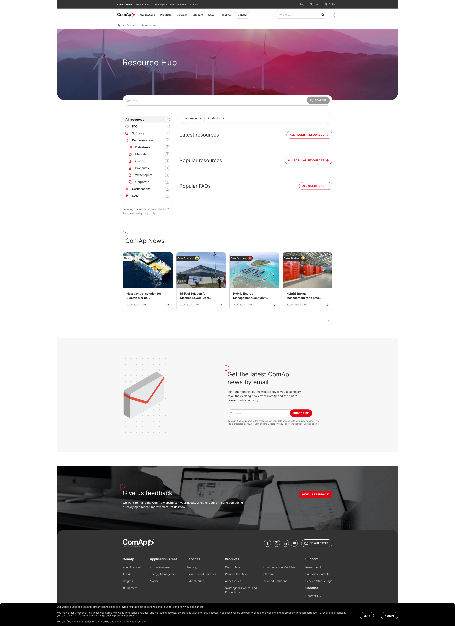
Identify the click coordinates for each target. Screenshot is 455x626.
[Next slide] (328, 320)
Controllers (232, 567)
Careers (194, 4)
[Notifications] (334, 14)
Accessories (233, 581)
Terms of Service (303, 423)
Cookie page (108, 621)
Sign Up (314, 4)
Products (166, 14)
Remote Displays (236, 574)
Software (268, 574)
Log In (303, 4)
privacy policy (306, 421)
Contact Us (313, 596)
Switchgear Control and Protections (241, 590)
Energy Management (164, 574)
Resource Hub (148, 25)
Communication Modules (278, 567)
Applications (147, 14)
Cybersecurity (195, 581)
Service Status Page (318, 581)
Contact (242, 14)
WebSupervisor (143, 4)
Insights (226, 14)
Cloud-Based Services (201, 574)
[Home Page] (118, 25)
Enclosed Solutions (274, 581)
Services (182, 14)
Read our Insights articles (140, 213)
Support (198, 14)
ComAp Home (124, 4)
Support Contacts (317, 574)
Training (191, 567)
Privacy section (136, 621)
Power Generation (162, 567)
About (211, 14)
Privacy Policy (282, 423)
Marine (154, 581)
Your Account (132, 567)
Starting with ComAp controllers (171, 4)
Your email (236, 413)
